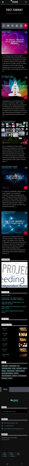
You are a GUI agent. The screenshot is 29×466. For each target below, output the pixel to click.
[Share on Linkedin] (17, 26)
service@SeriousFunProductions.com (14, 428)
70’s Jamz (4, 334)
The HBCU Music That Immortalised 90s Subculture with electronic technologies (12, 298)
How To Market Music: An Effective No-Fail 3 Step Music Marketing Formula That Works (14, 132)
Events (4, 32)
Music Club (10, 371)
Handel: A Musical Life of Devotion (15, 87)
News (9, 32)
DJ (2, 77)
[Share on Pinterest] (12, 26)
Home (4, 453)
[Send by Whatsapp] (21, 26)
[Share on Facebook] (3, 26)
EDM (14, 368)
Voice (10, 378)
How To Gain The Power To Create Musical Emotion (14, 222)
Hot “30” (4, 328)
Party (16, 373)
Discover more (5, 439)
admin (4, 51)
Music (15, 168)
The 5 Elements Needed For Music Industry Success (12, 311)
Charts (5, 456)
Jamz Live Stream (5, 295)
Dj (18, 366)
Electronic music (10, 122)
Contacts (12, 456)
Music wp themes (7, 373)
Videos (12, 455)
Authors (4, 366)
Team (18, 455)
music (4, 371)
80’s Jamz (4, 339)
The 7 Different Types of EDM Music (15, 177)
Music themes (20, 371)
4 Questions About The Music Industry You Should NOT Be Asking (12, 303)
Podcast (11, 453)
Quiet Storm (5, 354)
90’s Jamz (4, 344)
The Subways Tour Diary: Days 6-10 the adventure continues (14, 41)
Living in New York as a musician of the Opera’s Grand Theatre (14, 307)
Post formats (6, 375)
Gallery (19, 368)
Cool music (12, 366)
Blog (18, 453)
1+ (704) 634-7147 (9, 426)
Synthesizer (22, 375)
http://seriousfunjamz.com (11, 423)
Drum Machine (6, 368)
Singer (14, 375)
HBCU (25, 368)
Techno (4, 378)
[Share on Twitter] (8, 26)
